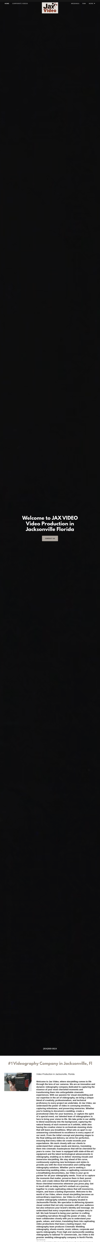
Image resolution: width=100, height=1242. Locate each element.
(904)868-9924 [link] (50, 1048)
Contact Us (50, 538)
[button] (92, 3)
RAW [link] (84, 3)
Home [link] (7, 3)
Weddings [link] (75, 3)
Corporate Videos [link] (20, 3)
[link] (50, 3)
